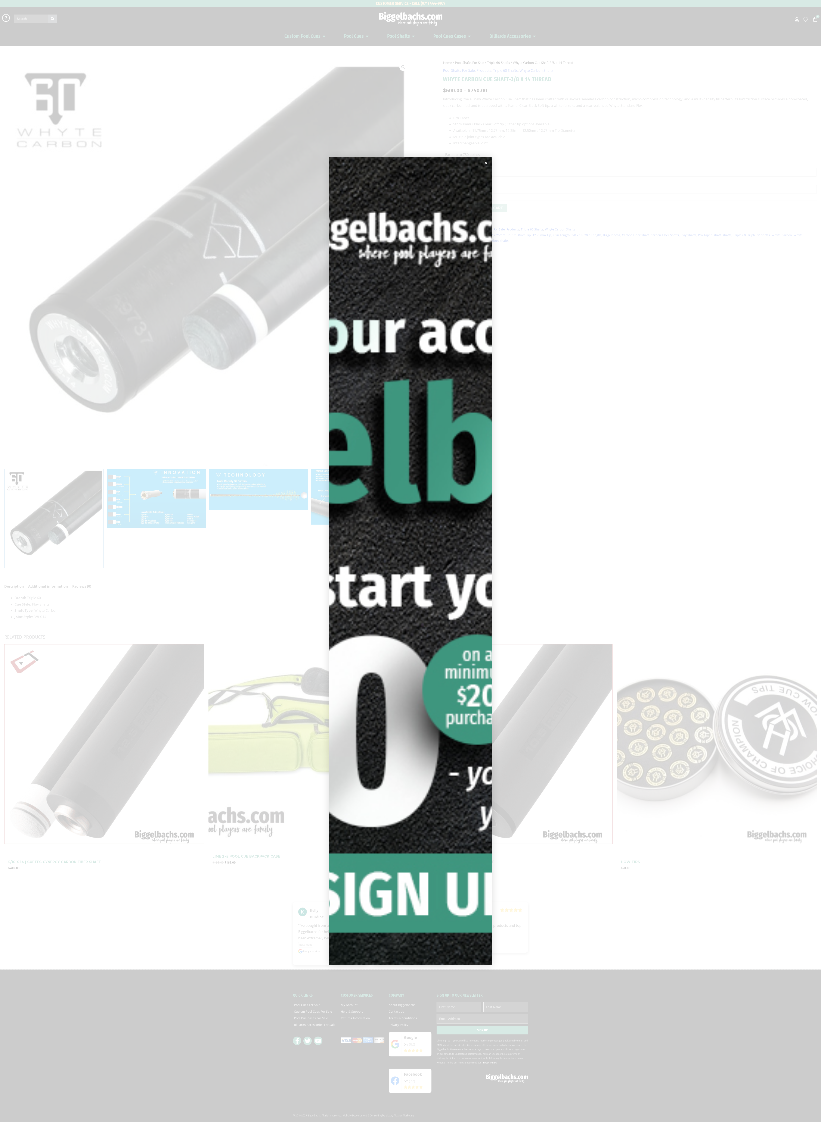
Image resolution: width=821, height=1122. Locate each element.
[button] (485, 162)
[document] (410, 561)
